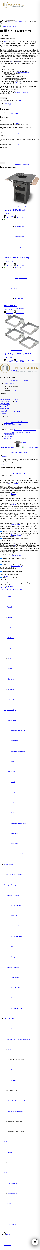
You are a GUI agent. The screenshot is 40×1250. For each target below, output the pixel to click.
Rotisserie (10, 1049)
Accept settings (4, 589)
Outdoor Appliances (6, 410)
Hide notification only (15, 589)
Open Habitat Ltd (9, 383)
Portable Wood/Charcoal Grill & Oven (18, 1039)
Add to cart (4, 98)
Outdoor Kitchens (12, 483)
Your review (4, 147)
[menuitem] (22, 303)
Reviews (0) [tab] (7, 105)
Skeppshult (3, 413)
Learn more (5, 464)
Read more (9, 361)
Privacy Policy (18, 430)
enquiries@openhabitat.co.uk (12, 424)
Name (2, 132)
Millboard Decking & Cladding (9, 399)
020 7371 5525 (8, 423)
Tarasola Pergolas (12, 813)
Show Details (20, 217)
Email (2, 135)
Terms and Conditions (29, 430)
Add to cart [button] (9, 217)
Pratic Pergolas (11, 720)
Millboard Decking (13, 895)
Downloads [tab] (7, 103)
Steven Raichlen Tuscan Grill (16, 1101)
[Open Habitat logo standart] (14, 9)
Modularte (3, 406)
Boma (19, 100)
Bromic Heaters (4, 411)
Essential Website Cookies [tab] (7, 495)
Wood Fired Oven (12, 1029)
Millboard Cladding (13, 967)
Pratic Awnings (11, 771)
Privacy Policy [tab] (4, 579)
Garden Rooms (4, 408)
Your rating (4, 144)
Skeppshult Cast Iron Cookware (16, 1111)
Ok (1, 464)
